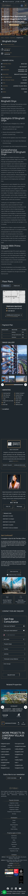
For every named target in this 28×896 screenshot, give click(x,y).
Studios (14, 846)
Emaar (14, 820)
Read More (14, 500)
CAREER (23, 893)
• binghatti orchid (19, 768)
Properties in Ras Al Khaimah (14, 811)
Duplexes (14, 842)
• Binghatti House (5, 768)
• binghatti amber (5, 762)
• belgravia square (5, 743)
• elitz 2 (16, 757)
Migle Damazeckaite (14, 489)
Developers (14, 817)
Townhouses (14, 844)
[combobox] (4, 635)
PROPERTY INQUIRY (7, 465)
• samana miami (5, 751)
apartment (12, 37)
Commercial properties (14, 848)
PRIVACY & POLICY (16, 893)
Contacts (14, 854)
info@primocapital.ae (15, 867)
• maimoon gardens (6, 749)
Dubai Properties (14, 824)
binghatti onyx (20, 37)
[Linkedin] (16, 888)
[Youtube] (20, 888)
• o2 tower (3, 746)
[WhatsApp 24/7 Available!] (4, 892)
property (7, 37)
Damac (14, 822)
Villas (14, 840)
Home (2, 37)
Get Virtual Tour (14, 24)
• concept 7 (3, 765)
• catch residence (5, 754)
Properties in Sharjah (14, 807)
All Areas (14, 813)
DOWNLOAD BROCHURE (19, 465)
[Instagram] (12, 888)
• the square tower (19, 743)
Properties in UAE (14, 850)
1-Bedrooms (6, 285)
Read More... (16, 461)
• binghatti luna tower (20, 746)
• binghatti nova (19, 754)
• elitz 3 (16, 762)
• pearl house (4, 760)
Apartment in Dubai (8, 516)
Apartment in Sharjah (8, 519)
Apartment (24, 83)
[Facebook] (8, 888)
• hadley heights (19, 760)
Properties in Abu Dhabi (14, 805)
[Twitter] (14, 502)
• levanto (3, 757)
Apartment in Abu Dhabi (9, 522)
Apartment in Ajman (8, 525)
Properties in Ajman (14, 809)
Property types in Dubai (14, 833)
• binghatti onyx (19, 765)
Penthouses (14, 837)
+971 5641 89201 (16, 865)
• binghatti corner (19, 751)
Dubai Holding (14, 829)
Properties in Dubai (14, 803)
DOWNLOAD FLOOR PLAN (13, 315)
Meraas (14, 827)
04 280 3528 (16, 863)
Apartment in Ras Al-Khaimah (10, 527)
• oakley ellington (19, 749)
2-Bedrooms (17, 285)
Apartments (14, 835)
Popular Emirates (14, 800)
